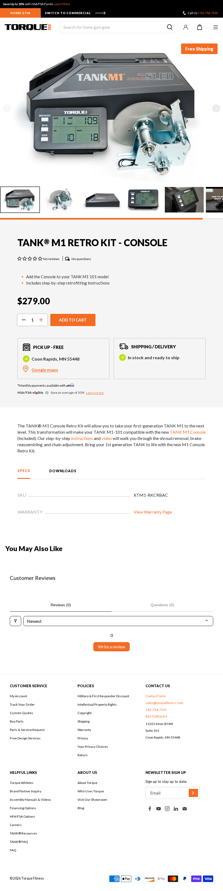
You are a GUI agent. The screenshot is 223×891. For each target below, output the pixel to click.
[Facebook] (149, 808)
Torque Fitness (32, 878)
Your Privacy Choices (93, 747)
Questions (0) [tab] (162, 605)
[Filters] (15, 621)
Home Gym (20, 13)
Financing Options (23, 808)
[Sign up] (193, 793)
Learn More (62, 4)
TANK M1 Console (188, 431)
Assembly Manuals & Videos (30, 800)
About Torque (87, 783)
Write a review (111, 646)
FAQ (13, 850)
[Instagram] (167, 808)
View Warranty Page (153, 511)
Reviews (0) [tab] (61, 605)
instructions (82, 438)
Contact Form (155, 696)
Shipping (83, 721)
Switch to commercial (68, 13)
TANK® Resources (23, 833)
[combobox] (117, 27)
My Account (18, 696)
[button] (216, 108)
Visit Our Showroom (92, 800)
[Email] (184, 808)
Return (83, 755)
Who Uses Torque (91, 791)
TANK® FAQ (19, 842)
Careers (16, 825)
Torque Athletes (21, 783)
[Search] (169, 27)
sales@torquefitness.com (164, 703)
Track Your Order (22, 704)
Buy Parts (17, 721)
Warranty (84, 730)
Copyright (85, 713)
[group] (20, 199)
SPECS (23, 470)
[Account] (185, 27)
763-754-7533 (208, 13)
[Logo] (28, 27)
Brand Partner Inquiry (25, 791)
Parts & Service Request (27, 730)
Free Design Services (25, 738)
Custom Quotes (21, 713)
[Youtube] (158, 808)
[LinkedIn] (176, 808)
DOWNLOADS (62, 471)
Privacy (83, 738)
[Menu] (215, 27)
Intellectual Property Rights (97, 704)
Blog (81, 808)
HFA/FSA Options (22, 816)
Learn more (95, 393)
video (106, 438)
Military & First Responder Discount (103, 696)
